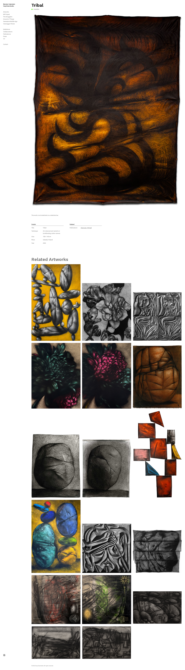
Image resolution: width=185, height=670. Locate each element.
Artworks (6, 12)
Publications (7, 34)
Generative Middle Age (10, 21)
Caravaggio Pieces (9, 24)
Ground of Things (8, 19)
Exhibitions (6, 29)
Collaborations (7, 32)
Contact (5, 44)
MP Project (6, 14)
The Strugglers (7, 17)
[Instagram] (5, 353)
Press (5, 36)
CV (4, 39)
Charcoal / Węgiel (86, 228)
